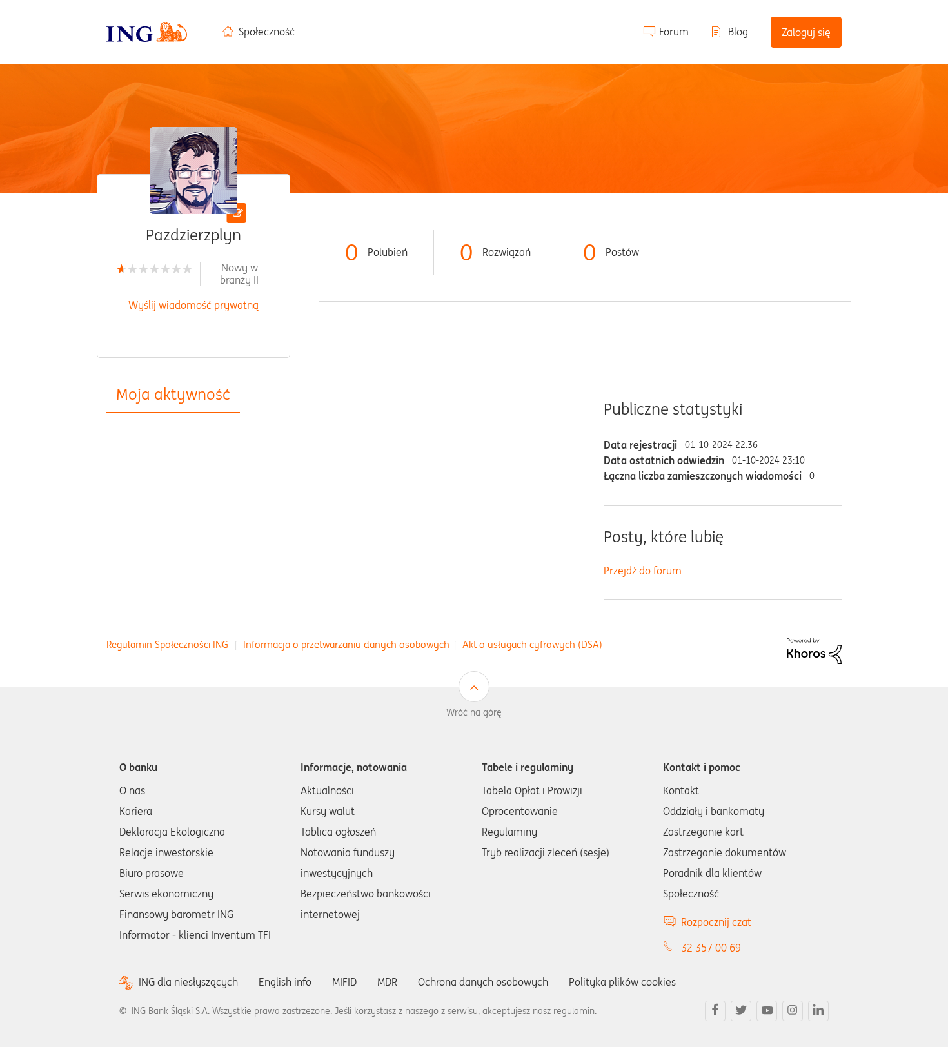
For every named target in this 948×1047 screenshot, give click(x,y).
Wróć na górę (474, 712)
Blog (738, 31)
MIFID (344, 981)
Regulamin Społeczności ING (167, 644)
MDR (387, 981)
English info (285, 981)
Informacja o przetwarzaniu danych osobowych (346, 644)
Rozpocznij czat (716, 921)
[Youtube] (766, 1011)
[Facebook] (715, 1011)
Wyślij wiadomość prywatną (193, 304)
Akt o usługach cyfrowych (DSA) (532, 644)
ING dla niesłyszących (188, 982)
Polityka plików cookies (622, 981)
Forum (674, 31)
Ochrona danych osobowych (483, 981)
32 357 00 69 (711, 947)
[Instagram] (792, 1011)
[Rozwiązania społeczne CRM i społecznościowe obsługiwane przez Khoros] (814, 649)
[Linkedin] (818, 1011)
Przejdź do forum (643, 570)
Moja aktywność (173, 394)
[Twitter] (741, 1011)
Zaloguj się (806, 32)
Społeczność (267, 31)
